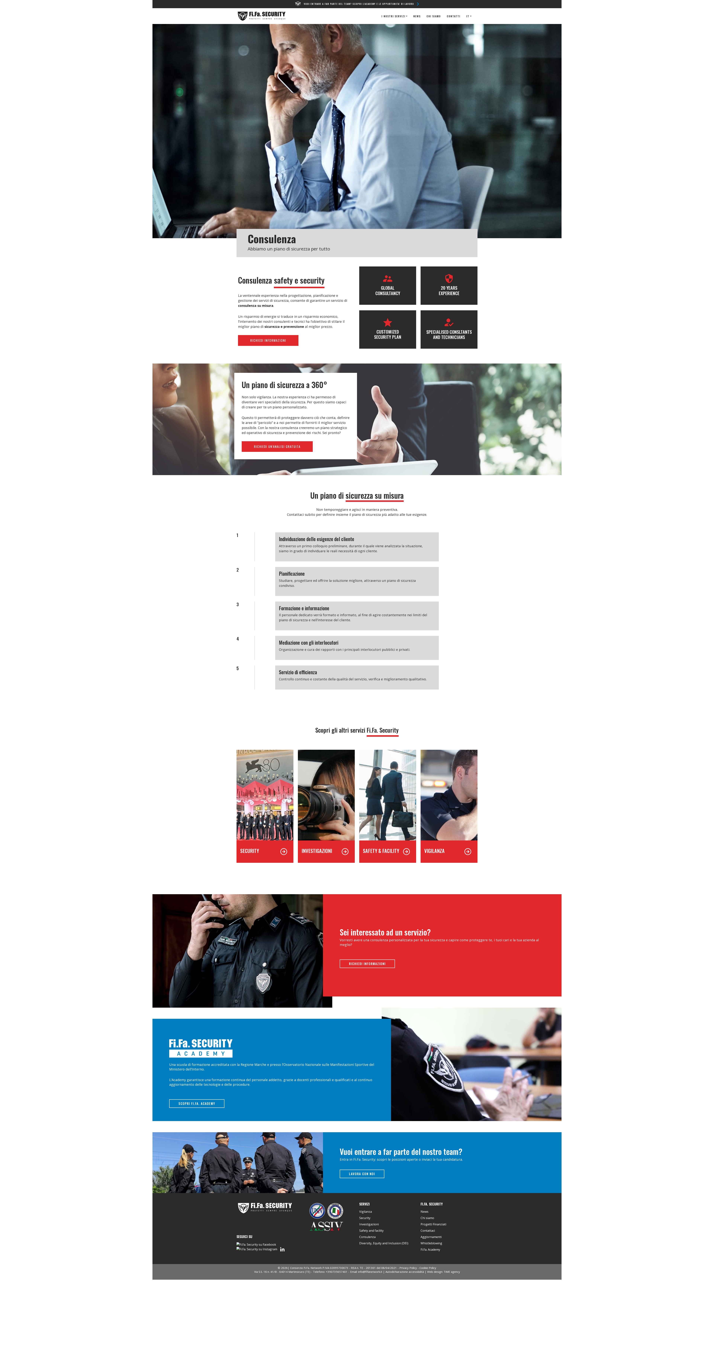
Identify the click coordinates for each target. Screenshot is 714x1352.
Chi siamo (434, 16)
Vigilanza (365, 1212)
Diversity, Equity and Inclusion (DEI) (383, 1243)
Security (364, 1218)
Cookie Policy (427, 1268)
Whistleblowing (431, 1243)
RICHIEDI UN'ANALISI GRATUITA (277, 446)
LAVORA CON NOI (362, 1173)
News (417, 16)
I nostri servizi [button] (393, 16)
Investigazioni (369, 1224)
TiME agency (452, 1272)
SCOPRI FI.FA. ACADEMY (196, 1103)
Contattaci (428, 1231)
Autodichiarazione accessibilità (404, 1272)
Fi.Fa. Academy (430, 1249)
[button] (469, 16)
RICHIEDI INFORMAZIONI (268, 340)
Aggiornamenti (431, 1237)
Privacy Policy (408, 1268)
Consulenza (367, 1237)
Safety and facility (371, 1231)
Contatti (453, 16)
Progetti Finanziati (433, 1224)
